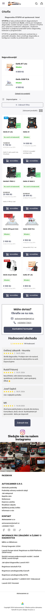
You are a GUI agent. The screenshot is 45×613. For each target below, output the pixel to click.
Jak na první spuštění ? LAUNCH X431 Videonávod (21, 579)
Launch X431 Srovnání (10, 583)
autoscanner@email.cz (10, 523)
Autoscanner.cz (22, 593)
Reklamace (6, 499)
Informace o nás (8, 510)
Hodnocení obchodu (22, 338)
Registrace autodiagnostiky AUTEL (15, 575)
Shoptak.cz (31, 610)
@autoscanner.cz (20, 530)
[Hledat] (36, 3)
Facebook (3, 530)
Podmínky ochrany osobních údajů (15, 490)
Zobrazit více (22, 423)
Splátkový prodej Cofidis (11, 508)
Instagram (9, 530)
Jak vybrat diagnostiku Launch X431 (15, 562)
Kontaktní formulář (22, 328)
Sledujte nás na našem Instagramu (23, 438)
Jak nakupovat (7, 493)
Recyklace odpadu (9, 505)
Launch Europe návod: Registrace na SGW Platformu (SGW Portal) (22, 551)
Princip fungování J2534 (11, 546)
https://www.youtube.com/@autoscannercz (14, 530)
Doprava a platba (8, 502)
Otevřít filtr (22, 104)
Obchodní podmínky (9, 488)
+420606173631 (8, 526)
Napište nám (7, 496)
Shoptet (19, 610)
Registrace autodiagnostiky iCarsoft (15, 571)
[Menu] (3, 3)
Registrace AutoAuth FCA (11, 567)
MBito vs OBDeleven (9, 542)
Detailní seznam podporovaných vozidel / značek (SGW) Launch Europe (20, 557)
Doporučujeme (11, 99)
